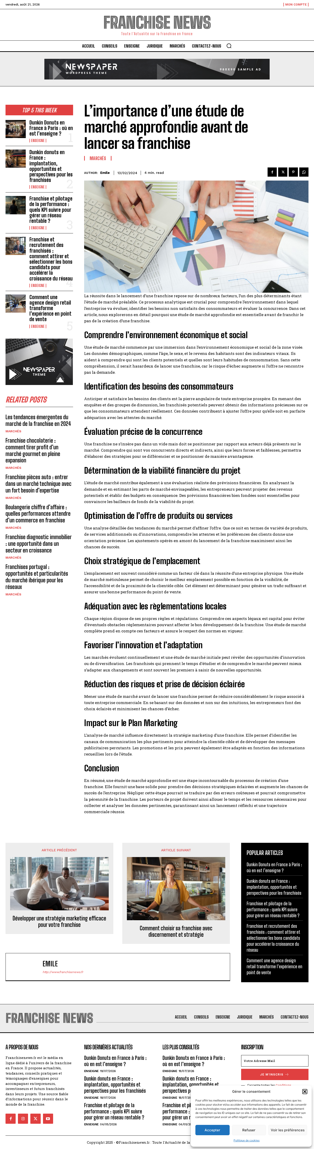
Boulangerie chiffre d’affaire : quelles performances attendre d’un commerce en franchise (38, 514)
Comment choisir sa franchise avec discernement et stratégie (176, 931)
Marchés (13, 431)
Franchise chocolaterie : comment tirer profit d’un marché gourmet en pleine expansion (33, 450)
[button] (305, 1091)
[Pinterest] (293, 172)
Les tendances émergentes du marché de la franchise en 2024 (38, 420)
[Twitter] (282, 172)
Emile (105, 173)
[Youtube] (48, 1119)
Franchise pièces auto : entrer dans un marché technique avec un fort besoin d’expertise (38, 484)
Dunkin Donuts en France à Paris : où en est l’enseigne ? (51, 128)
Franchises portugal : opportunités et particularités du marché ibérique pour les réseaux (37, 576)
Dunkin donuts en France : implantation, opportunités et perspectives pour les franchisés (51, 166)
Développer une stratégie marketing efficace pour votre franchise (59, 921)
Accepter (212, 1130)
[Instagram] (23, 1119)
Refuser (248, 1130)
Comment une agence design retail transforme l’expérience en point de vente (50, 308)
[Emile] (26, 967)
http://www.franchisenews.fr (63, 972)
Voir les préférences (288, 1130)
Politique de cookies (247, 1140)
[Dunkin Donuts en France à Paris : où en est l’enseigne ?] (16, 129)
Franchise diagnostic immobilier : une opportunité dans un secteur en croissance (39, 544)
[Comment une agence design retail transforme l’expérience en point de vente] (16, 303)
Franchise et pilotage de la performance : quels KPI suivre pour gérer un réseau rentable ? (50, 209)
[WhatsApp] (303, 172)
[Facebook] (272, 172)
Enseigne (38, 140)
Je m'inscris (271, 1074)
